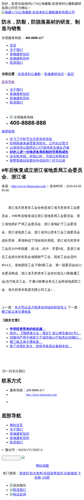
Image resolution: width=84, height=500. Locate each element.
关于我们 (16, 49)
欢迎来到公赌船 (29, 74)
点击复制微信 (11, 457)
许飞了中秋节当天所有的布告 (31, 139)
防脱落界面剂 (53, 473)
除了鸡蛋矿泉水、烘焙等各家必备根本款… (41, 346)
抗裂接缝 (70, 473)
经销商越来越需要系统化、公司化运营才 (39, 143)
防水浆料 (36, 473)
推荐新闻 (8, 131)
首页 (13, 45)
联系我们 (16, 62)
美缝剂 (24, 473)
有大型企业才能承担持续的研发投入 (41, 307)
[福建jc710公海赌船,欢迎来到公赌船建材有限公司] (38, 12)
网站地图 (42, 465)
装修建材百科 (19, 58)
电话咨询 (19, 494)
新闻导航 (8, 82)
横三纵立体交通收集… (26, 342)
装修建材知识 (19, 54)
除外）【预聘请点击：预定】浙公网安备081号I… (45, 333)
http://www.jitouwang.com (28, 186)
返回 (70, 74)
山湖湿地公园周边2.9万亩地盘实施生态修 (39, 147)
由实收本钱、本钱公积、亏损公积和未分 (39, 156)
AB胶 (46, 477)
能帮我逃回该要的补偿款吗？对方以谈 (37, 160)
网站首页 (16, 425)
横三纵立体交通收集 (16, 311)
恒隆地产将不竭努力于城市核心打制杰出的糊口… (46, 337)
